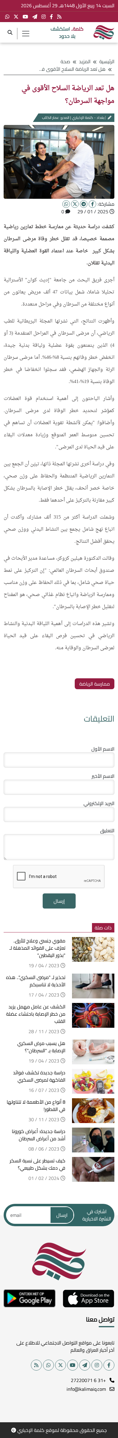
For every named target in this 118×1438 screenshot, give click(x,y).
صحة (65, 61)
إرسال (59, 901)
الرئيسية (106, 61)
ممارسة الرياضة (94, 683)
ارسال (61, 1215)
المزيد (84, 61)
